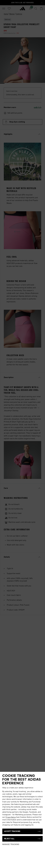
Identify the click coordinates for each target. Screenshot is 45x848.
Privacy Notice (11, 817)
